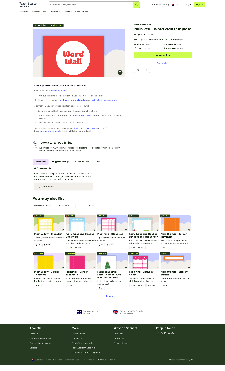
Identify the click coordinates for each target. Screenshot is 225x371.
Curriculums (77, 338)
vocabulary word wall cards (71, 100)
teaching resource (57, 90)
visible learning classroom (104, 100)
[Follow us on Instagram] (161, 333)
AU (177, 5)
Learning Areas (39, 11)
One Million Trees (41, 338)
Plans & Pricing (78, 333)
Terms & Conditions (54, 360)
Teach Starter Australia (82, 343)
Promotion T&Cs (72, 360)
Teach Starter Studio (81, 115)
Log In (112, 360)
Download (161, 55)
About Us (34, 333)
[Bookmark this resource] (138, 70)
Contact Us (119, 338)
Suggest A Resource (123, 343)
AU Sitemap (102, 360)
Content (155, 4)
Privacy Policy (88, 360)
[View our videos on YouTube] (169, 333)
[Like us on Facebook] (165, 333)
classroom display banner (85, 128)
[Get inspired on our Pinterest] (172, 333)
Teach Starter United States (85, 348)
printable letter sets (49, 131)
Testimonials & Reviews (40, 343)
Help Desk (118, 333)
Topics (67, 11)
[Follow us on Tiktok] (158, 333)
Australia (38, 360)
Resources (24, 11)
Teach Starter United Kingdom (86, 352)
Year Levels (55, 11)
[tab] (41, 162)
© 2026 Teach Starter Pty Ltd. (181, 360)
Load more (111, 296)
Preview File (163, 63)
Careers (33, 348)
